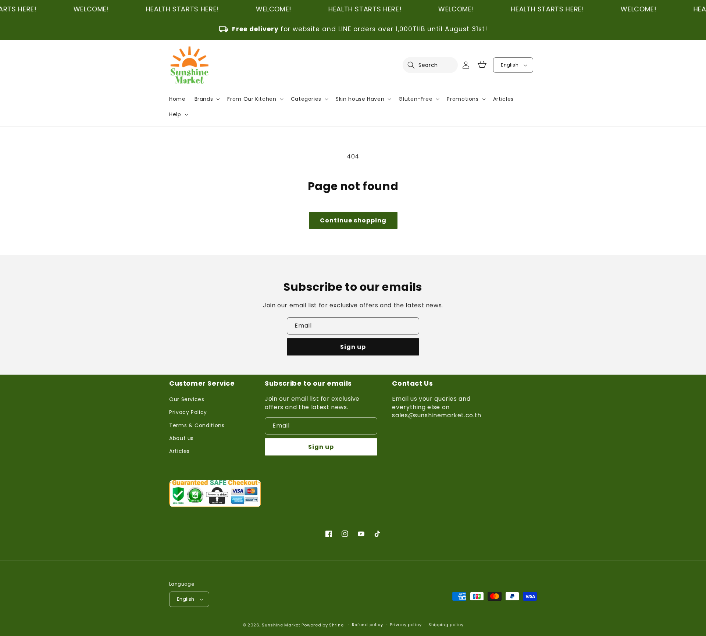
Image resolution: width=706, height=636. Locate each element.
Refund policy (367, 625)
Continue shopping (353, 220)
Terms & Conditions (197, 425)
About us (181, 438)
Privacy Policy (188, 412)
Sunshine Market (281, 625)
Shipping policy (446, 625)
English (509, 64)
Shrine (336, 625)
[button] (415, 65)
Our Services (186, 399)
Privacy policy (405, 625)
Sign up (353, 347)
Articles (179, 451)
